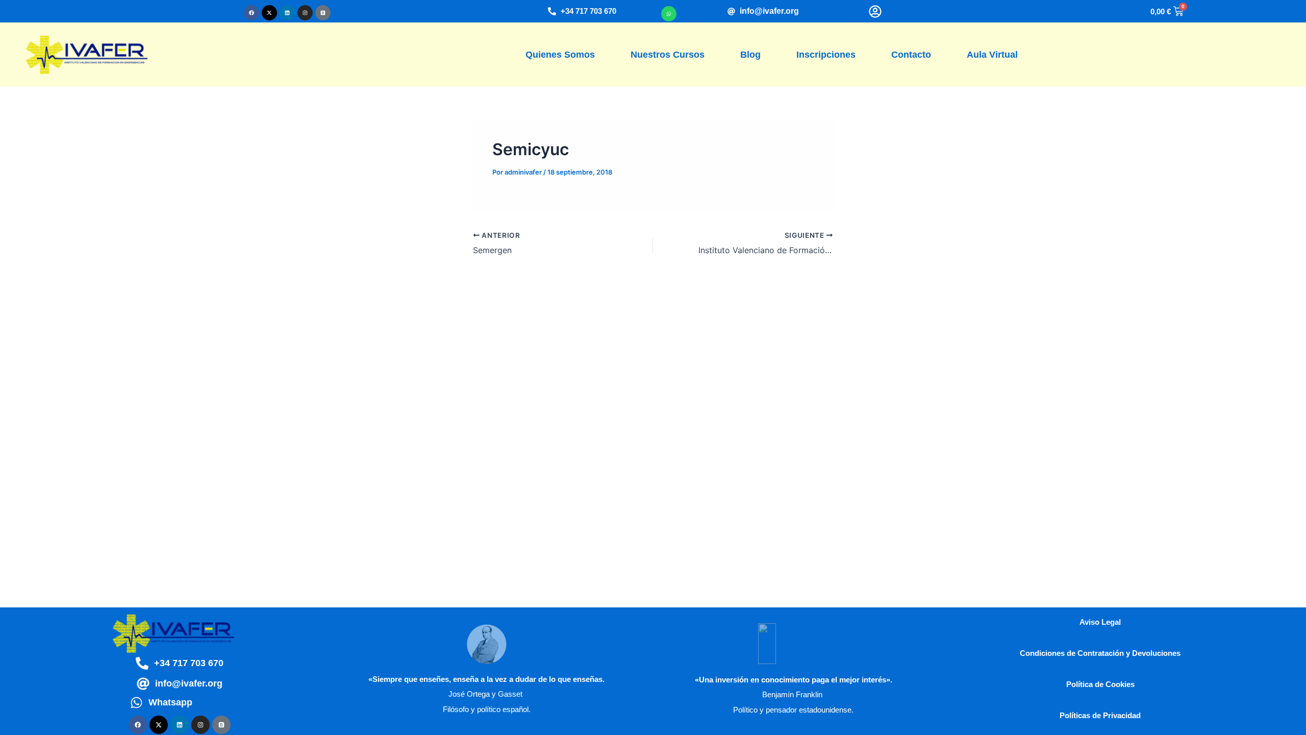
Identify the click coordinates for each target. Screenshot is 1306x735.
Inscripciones (826, 55)
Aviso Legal (1100, 622)
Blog (750, 55)
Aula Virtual (992, 55)
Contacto (911, 55)
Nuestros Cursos (668, 55)
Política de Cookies (1100, 684)
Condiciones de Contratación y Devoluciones (1100, 653)
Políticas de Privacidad (1100, 715)
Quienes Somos (560, 55)
